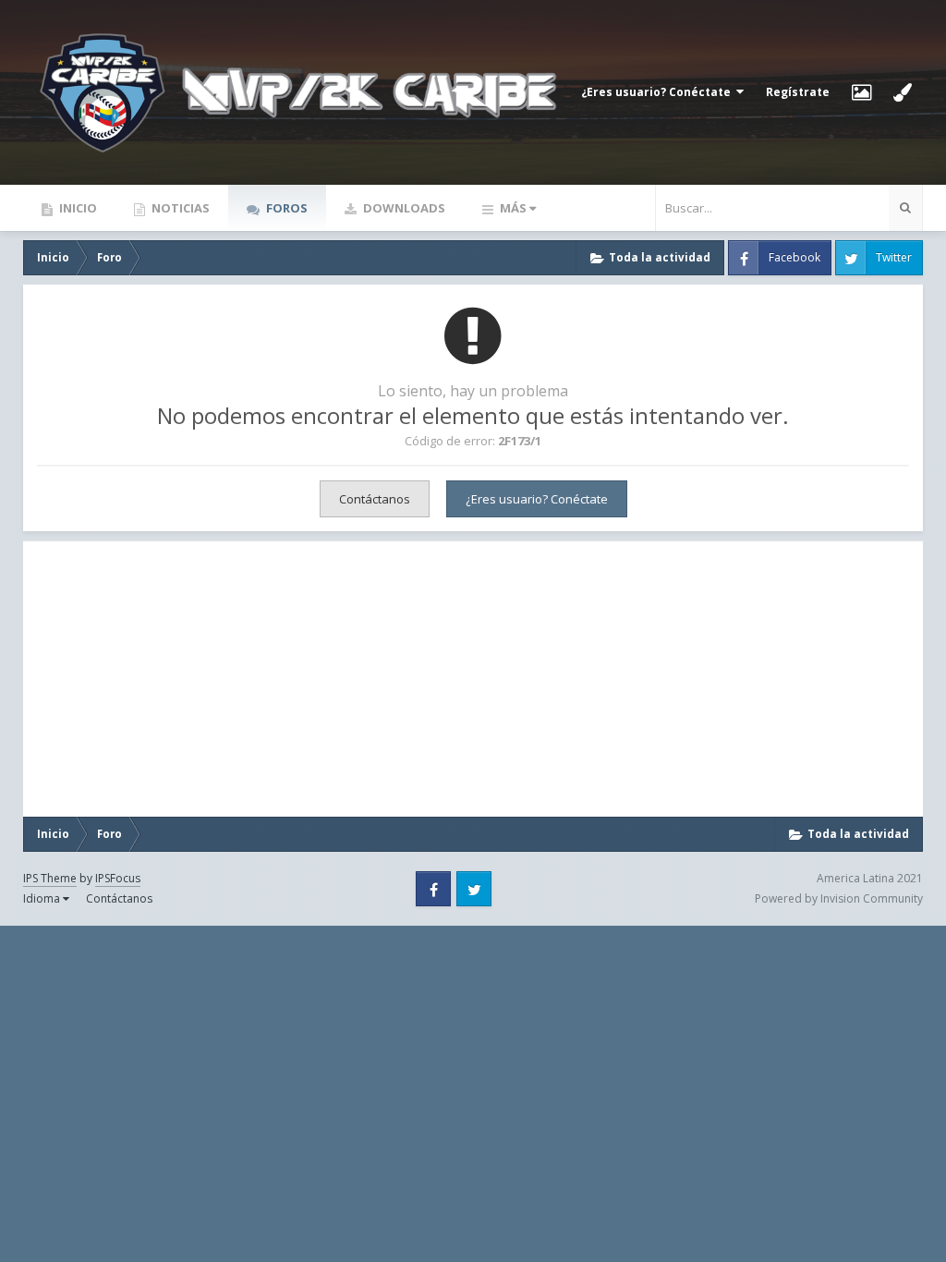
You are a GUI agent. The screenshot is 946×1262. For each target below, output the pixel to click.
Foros (285, 208)
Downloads (402, 208)
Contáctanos (374, 499)
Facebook (794, 257)
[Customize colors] (902, 92)
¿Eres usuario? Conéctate (658, 92)
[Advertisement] (175, 679)
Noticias (179, 208)
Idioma (43, 898)
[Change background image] (861, 92)
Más (513, 208)
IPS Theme (50, 878)
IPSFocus (117, 878)
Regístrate (798, 92)
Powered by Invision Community (839, 898)
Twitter (894, 257)
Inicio (76, 208)
